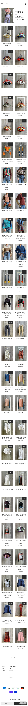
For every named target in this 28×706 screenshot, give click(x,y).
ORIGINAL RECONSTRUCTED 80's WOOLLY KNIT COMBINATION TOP (20, 314)
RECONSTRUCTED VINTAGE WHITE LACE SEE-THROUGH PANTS (7, 490)
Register (3, 670)
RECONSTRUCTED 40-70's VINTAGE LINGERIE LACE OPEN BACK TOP (21, 568)
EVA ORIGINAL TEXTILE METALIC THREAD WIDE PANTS (7, 646)
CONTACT (11, 677)
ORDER (10, 672)
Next (15, 657)
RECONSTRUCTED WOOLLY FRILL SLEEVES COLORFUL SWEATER (7, 314)
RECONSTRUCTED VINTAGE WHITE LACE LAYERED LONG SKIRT (20, 463)
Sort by (7, 703)
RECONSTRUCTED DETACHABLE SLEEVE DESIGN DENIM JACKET (20, 237)
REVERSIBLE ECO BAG (7, 43)
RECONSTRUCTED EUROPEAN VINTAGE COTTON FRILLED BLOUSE (7, 620)
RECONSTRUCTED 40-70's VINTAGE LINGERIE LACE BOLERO (21, 542)
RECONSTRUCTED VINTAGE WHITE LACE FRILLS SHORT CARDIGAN (7, 463)
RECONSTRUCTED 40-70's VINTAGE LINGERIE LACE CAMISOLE (21, 516)
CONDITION (11, 670)
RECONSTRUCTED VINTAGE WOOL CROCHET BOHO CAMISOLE (7, 186)
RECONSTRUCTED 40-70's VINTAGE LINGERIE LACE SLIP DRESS (21, 490)
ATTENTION (11, 668)
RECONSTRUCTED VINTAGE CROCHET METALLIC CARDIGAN (21, 263)
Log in (2, 668)
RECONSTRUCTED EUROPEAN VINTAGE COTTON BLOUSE (21, 594)
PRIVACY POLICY (12, 675)
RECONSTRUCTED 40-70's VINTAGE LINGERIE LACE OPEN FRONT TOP (7, 516)
